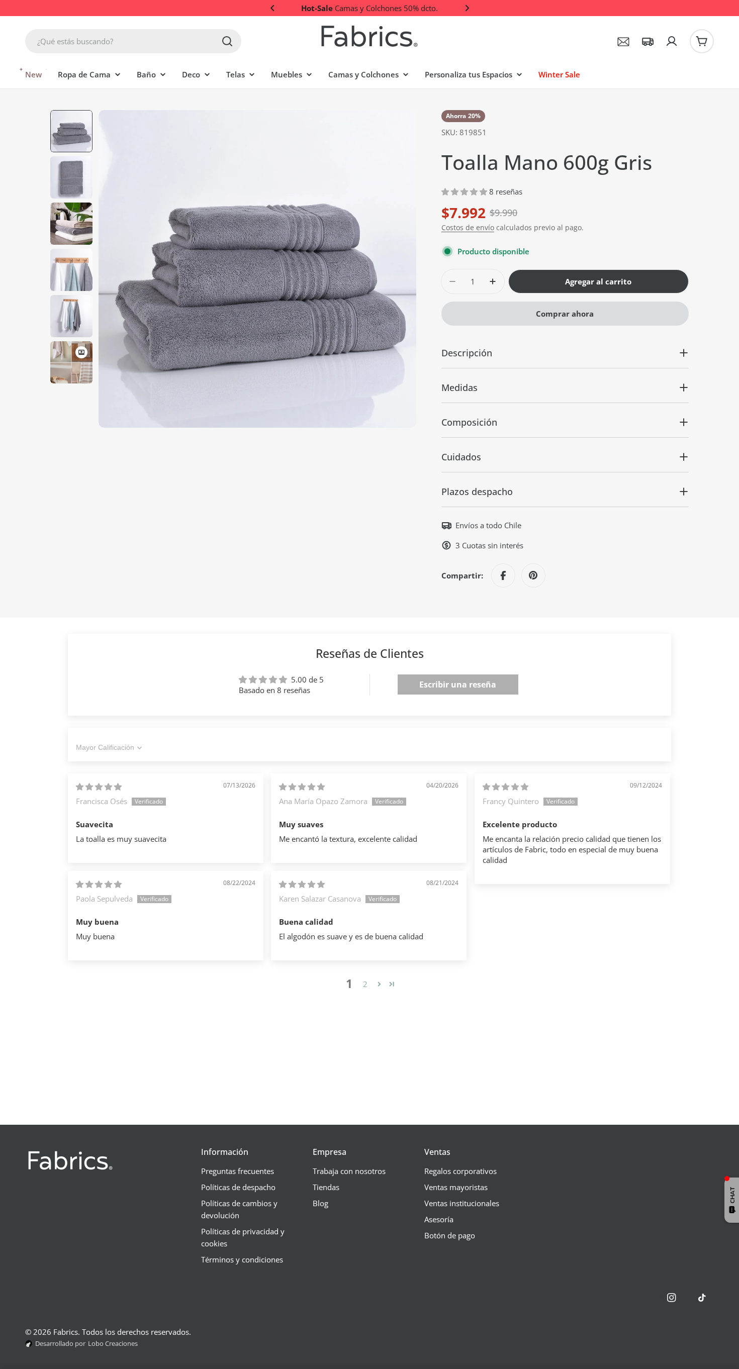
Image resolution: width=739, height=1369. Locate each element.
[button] (272, 8)
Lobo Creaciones (113, 1343)
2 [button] (365, 984)
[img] (99, 786)
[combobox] (133, 41)
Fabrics (65, 1332)
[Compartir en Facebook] (503, 575)
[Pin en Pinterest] (533, 575)
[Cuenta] (672, 41)
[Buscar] (227, 41)
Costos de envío (467, 227)
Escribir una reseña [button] (457, 684)
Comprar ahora (565, 314)
